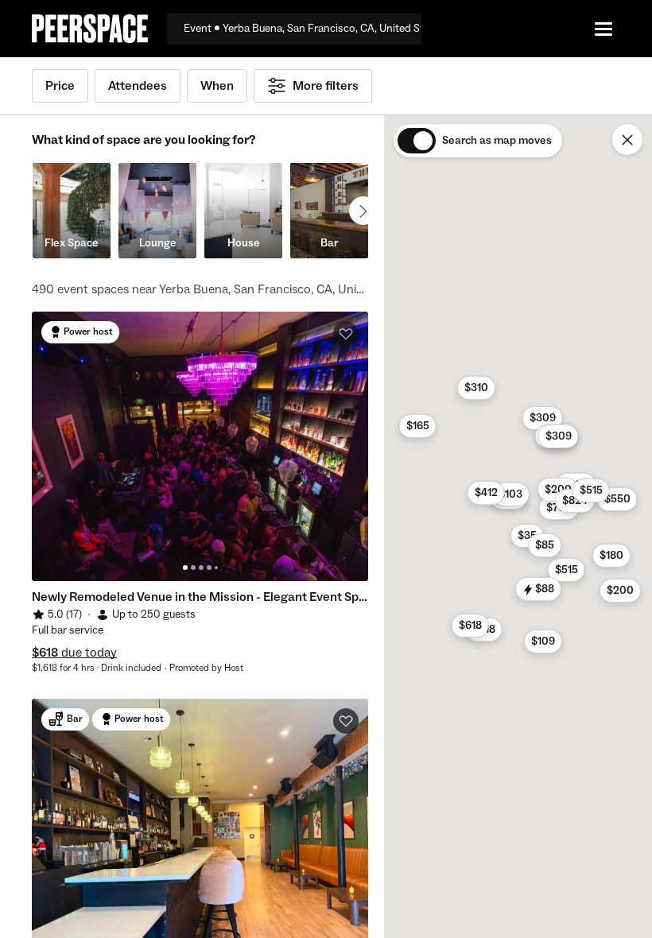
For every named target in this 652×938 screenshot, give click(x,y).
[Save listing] (346, 334)
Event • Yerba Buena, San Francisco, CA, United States (302, 28)
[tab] (185, 567)
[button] (469, 626)
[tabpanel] (200, 446)
